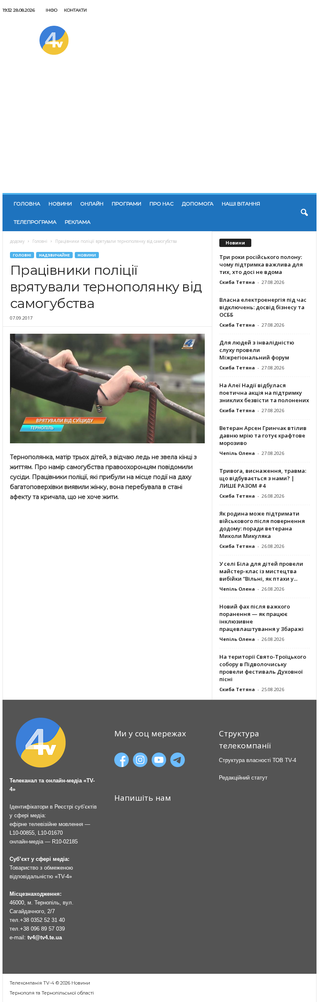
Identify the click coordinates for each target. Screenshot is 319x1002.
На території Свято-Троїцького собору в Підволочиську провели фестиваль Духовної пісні (262, 668)
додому (17, 241)
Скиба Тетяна (237, 282)
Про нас (162, 203)
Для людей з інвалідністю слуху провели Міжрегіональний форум (256, 350)
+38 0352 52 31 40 (42, 920)
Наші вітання (241, 203)
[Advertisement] (159, 131)
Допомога (197, 203)
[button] (304, 213)
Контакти (75, 10)
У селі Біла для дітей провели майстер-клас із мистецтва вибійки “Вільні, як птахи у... (261, 571)
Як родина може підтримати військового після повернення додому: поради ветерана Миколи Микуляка (262, 525)
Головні (39, 241)
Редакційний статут (243, 778)
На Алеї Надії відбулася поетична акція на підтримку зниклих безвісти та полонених (264, 392)
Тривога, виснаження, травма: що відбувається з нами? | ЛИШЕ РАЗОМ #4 (262, 478)
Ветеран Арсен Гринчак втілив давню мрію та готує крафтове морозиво (263, 435)
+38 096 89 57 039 (42, 929)
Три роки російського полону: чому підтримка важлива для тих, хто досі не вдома (261, 264)
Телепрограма (35, 222)
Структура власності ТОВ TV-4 (257, 760)
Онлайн (91, 203)
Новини (60, 203)
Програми (126, 203)
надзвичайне (54, 255)
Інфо (51, 10)
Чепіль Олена (237, 453)
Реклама (78, 222)
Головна (27, 203)
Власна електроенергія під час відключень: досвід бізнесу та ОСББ (263, 307)
